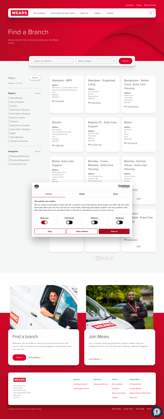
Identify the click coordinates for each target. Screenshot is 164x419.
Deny (50, 231)
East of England (17, 101)
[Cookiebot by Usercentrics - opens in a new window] (120, 186)
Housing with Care (19, 164)
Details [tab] (82, 194)
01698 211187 (59, 145)
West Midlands (17, 137)
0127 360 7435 (96, 145)
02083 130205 (132, 190)
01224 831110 (59, 101)
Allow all (114, 231)
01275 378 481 (132, 143)
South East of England (20, 125)
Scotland (14, 121)
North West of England (20, 113)
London (14, 105)
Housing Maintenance (20, 156)
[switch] (69, 222)
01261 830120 (96, 103)
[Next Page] (111, 258)
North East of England (20, 109)
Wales (13, 133)
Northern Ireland (18, 117)
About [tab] (115, 194)
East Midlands (17, 98)
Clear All (37, 93)
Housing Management (20, 160)
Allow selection (82, 231)
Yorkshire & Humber (19, 141)
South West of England (20, 129)
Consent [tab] (48, 194)
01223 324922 (132, 240)
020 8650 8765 (132, 107)
